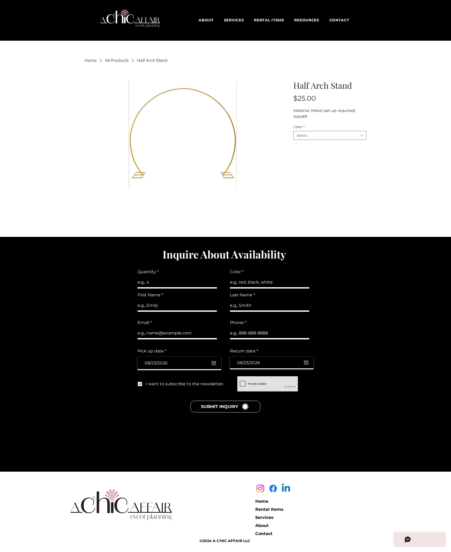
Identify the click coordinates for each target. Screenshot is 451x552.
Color (299, 127)
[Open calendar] (214, 363)
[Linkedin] (286, 488)
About (262, 525)
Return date (245, 351)
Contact (263, 533)
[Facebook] (273, 488)
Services (264, 517)
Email (143, 323)
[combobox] (329, 135)
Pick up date (153, 351)
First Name (149, 295)
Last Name (241, 295)
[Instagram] (260, 488)
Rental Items (269, 509)
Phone (237, 323)
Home (261, 501)
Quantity (147, 272)
